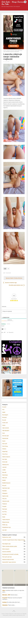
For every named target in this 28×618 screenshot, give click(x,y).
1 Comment (8, 273)
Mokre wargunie (5, 549)
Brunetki (4, 420)
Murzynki (4, 485)
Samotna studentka (6, 551)
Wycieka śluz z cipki (6, 537)
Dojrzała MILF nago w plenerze (9, 562)
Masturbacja (5, 475)
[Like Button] (5, 269)
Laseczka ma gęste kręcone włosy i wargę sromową (13, 540)
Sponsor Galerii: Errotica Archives (14, 278)
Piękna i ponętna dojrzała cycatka (9, 546)
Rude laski (4, 509)
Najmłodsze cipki (6, 488)
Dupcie (3, 441)
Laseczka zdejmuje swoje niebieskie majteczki (12, 56)
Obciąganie (4, 493)
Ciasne (4, 50)
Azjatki (3, 412)
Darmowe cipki (5, 435)
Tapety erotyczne (6, 519)
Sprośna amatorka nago (11, 282)
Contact (3, 613)
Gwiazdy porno (5, 464)
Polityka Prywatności (9, 613)
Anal (3, 409)
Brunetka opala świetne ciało (13, 285)
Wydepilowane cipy (6, 527)
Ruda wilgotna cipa (6, 543)
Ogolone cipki (5, 496)
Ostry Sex (4, 498)
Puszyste (4, 506)
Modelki (4, 480)
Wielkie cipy (4, 524)
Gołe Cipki (17, 50)
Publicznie (4, 503)
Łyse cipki (4, 530)
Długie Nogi (4, 451)
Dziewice (4, 448)
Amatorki (4, 407)
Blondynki (4, 417)
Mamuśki (4, 472)
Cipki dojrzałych (5, 430)
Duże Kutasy (5, 446)
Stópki (3, 517)
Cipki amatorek (5, 428)
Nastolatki (16, 51)
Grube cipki (4, 462)
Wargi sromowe (5, 522)
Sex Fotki (4, 514)
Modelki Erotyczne (10, 51)
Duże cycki (4, 443)
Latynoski (4, 467)
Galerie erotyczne (10, 50)
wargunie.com (19, 613)
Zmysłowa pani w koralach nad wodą (10, 554)
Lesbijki (4, 469)
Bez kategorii (5, 414)
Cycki (3, 433)
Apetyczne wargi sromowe (8, 559)
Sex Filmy (4, 511)
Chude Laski (5, 422)
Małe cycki (4, 477)
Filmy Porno (5, 454)
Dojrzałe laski (5, 438)
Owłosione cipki (5, 501)
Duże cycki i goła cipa (7, 556)
